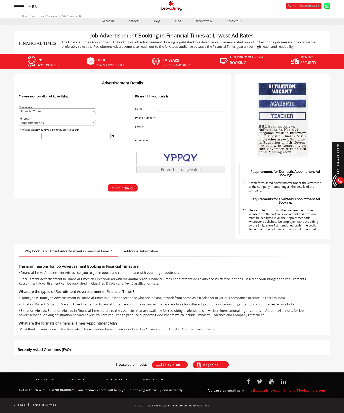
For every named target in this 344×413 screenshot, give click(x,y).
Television (171, 365)
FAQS (157, 21)
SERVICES (134, 21)
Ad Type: (24, 118)
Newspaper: (26, 107)
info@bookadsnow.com (264, 390)
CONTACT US (234, 21)
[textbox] (44, 136)
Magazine (210, 365)
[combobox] (57, 111)
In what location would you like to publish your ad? (49, 129)
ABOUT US (108, 21)
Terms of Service (43, 404)
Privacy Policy (154, 379)
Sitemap (20, 404)
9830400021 (65, 390)
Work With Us (117, 379)
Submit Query (122, 188)
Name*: (139, 108)
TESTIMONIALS (80, 379)
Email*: (139, 127)
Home (25, 16)
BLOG (178, 21)
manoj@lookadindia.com (306, 390)
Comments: (142, 140)
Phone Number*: (145, 118)
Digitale (325, 405)
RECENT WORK (204, 21)
